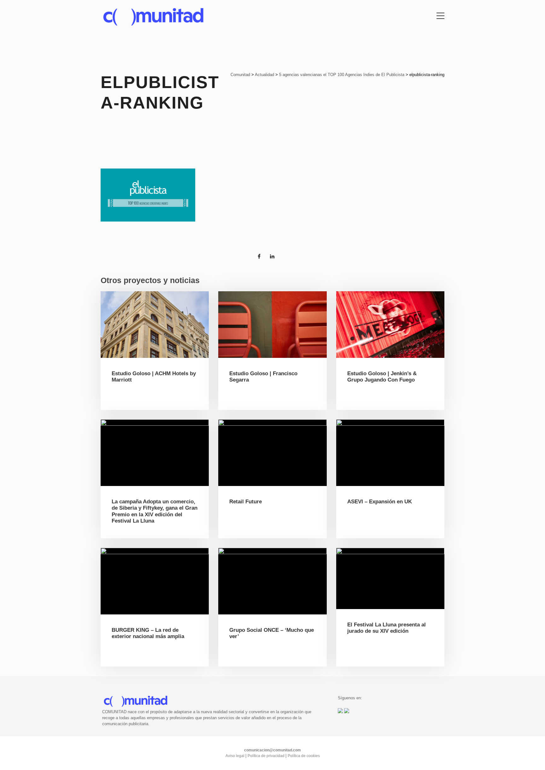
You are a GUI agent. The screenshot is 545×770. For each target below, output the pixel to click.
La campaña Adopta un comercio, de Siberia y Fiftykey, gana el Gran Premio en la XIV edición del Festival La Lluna (154, 511)
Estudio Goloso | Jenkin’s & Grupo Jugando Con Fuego (382, 376)
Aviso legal (235, 756)
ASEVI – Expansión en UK (379, 502)
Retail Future (245, 502)
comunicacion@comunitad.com (272, 750)
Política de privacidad (266, 756)
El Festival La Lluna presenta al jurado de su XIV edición (386, 628)
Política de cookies (304, 756)
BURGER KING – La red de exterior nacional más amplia (148, 633)
